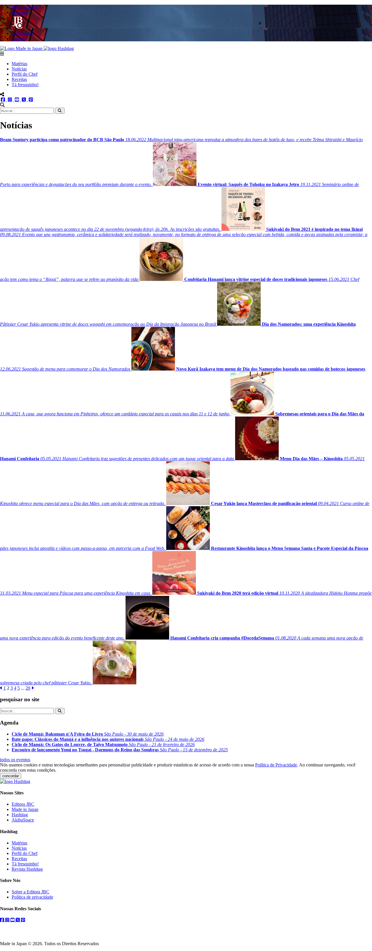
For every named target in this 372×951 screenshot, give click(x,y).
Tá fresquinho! (25, 84)
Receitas (19, 79)
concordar (10, 776)
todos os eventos (15, 759)
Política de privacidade (32, 897)
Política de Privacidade (276, 764)
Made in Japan (25, 809)
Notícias (19, 68)
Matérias (19, 63)
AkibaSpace (23, 819)
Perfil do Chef (24, 74)
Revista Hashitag (27, 869)
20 (28, 688)
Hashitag (20, 814)
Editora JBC (23, 804)
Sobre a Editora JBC (30, 891)
